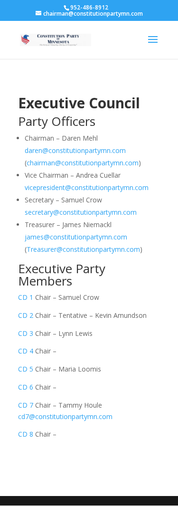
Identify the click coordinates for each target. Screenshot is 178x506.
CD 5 (25, 368)
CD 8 (25, 434)
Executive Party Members (61, 274)
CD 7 (25, 405)
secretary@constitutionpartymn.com (81, 212)
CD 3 (25, 333)
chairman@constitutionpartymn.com (83, 162)
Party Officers (56, 121)
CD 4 (25, 350)
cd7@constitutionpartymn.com (65, 416)
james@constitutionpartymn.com (76, 236)
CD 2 (25, 315)
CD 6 (25, 386)
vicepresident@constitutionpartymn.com (87, 187)
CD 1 (26, 297)
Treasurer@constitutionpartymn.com (83, 249)
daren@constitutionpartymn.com (75, 150)
